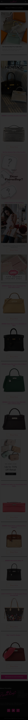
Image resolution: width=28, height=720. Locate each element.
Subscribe (20, 718)
